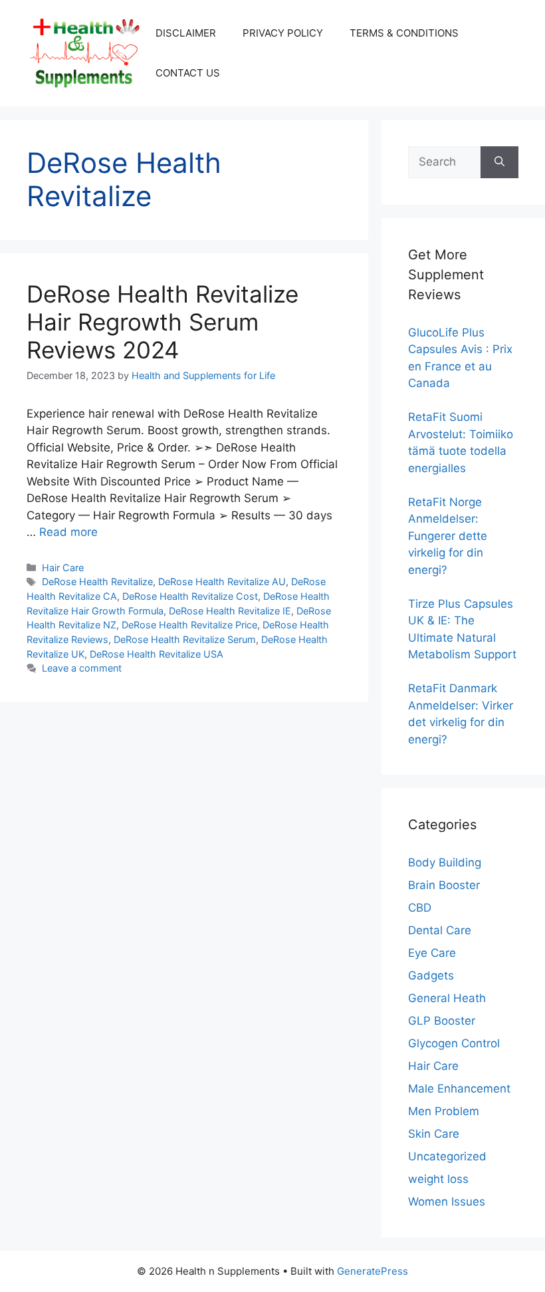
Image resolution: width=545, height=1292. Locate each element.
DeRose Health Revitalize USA (156, 654)
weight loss (438, 1179)
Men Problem (443, 1111)
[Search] (499, 162)
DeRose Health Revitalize (97, 581)
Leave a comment (82, 668)
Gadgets (431, 975)
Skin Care (433, 1133)
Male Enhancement (459, 1088)
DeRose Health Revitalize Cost (190, 596)
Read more (68, 532)
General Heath (447, 998)
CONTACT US (188, 72)
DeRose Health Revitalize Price (189, 624)
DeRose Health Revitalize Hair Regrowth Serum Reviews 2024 (162, 322)
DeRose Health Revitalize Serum (185, 639)
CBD (419, 907)
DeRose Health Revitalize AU (222, 581)
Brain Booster (444, 885)
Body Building (444, 862)
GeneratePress (372, 1271)
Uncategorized (447, 1156)
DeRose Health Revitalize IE (230, 610)
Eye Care (432, 953)
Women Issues (446, 1201)
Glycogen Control (454, 1043)
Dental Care (439, 930)
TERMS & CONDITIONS (404, 33)
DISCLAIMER (186, 33)
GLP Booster (441, 1020)
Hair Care (63, 567)
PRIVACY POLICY (283, 33)
